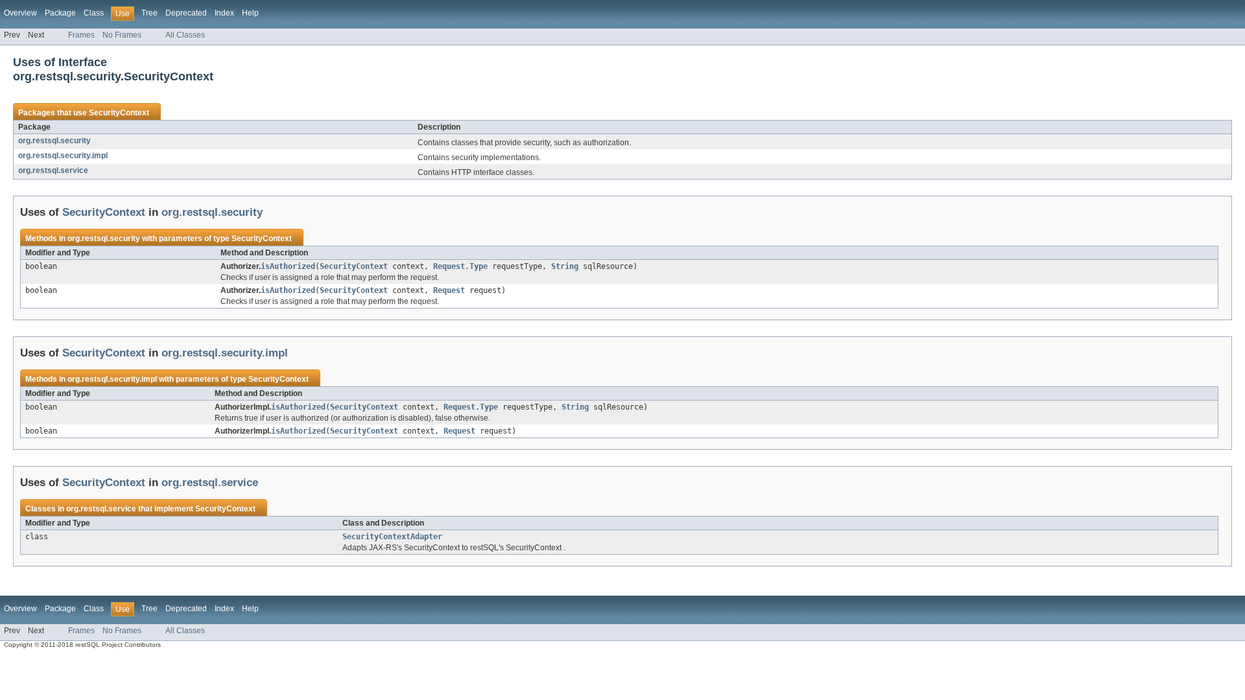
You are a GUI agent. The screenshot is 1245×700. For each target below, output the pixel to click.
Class (94, 13)
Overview (20, 13)
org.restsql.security (54, 140)
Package (60, 13)
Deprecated (186, 13)
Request (449, 290)
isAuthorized (288, 266)
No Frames (121, 35)
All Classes (185, 35)
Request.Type (460, 266)
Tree (149, 13)
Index (224, 13)
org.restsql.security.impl (63, 155)
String (564, 266)
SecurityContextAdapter (392, 536)
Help (250, 13)
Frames (81, 35)
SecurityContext (119, 112)
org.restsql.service (53, 170)
